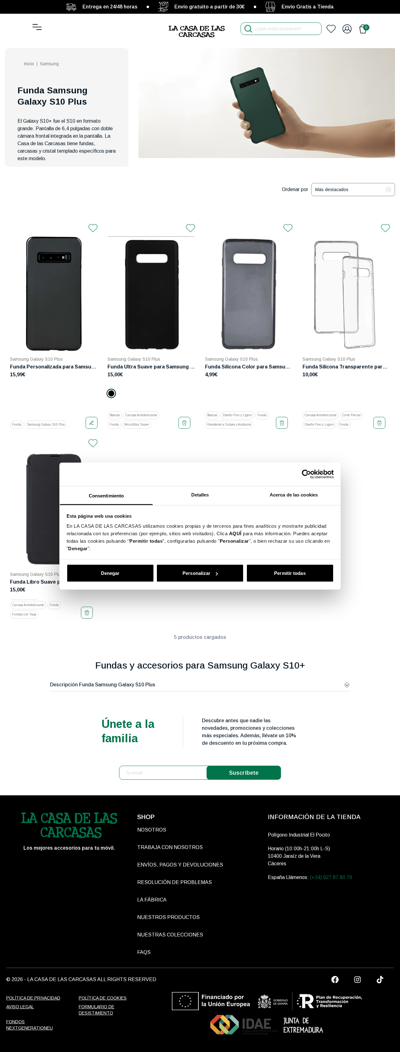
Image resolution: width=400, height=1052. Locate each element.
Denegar (110, 573)
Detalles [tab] (200, 494)
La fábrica (152, 899)
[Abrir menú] (37, 27)
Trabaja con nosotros (170, 847)
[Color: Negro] (111, 393)
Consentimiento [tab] (106, 495)
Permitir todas (289, 573)
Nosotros (151, 829)
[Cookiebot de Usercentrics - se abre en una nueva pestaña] (306, 474)
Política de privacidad (33, 997)
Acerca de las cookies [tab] (294, 494)
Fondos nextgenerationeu (29, 1024)
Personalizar (196, 573)
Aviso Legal (20, 1006)
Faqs (144, 952)
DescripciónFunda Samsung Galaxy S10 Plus (102, 684)
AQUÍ (235, 533)
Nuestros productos (168, 917)
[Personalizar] (92, 423)
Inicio (29, 63)
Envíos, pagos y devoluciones (180, 864)
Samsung (49, 63)
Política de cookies (103, 997)
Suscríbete (243, 773)
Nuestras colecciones (170, 934)
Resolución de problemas (174, 882)
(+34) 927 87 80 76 (331, 877)
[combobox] (353, 189)
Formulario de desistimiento (96, 1009)
